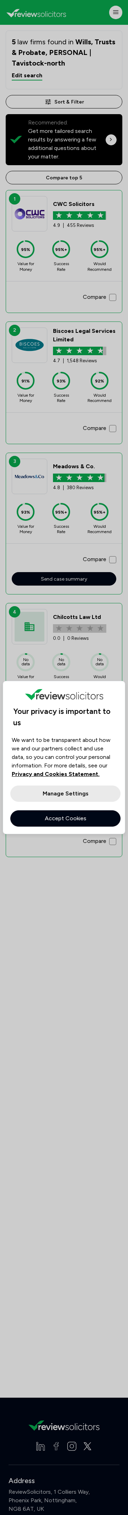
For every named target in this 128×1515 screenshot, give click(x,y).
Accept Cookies (65, 818)
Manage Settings (66, 793)
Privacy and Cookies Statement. (56, 774)
